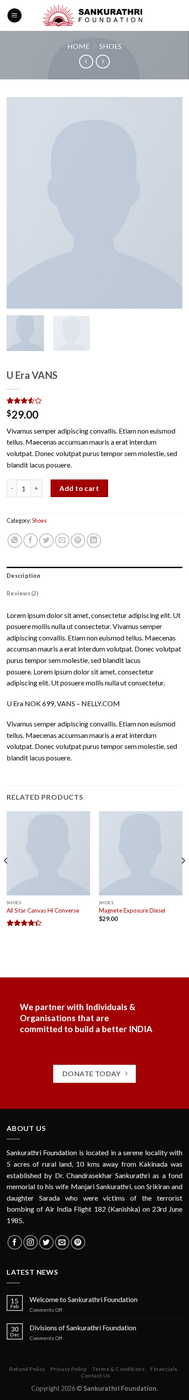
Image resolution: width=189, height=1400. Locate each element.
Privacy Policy (69, 1369)
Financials (164, 1369)
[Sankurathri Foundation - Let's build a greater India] (95, 15)
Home (78, 46)
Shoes (110, 46)
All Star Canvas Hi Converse (43, 910)
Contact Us (95, 1375)
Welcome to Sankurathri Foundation (83, 1299)
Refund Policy (27, 1369)
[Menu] (14, 15)
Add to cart (79, 488)
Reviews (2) (22, 593)
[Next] (168, 203)
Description (23, 575)
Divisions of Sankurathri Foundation (82, 1327)
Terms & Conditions (118, 1369)
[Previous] (21, 203)
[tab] (94, 575)
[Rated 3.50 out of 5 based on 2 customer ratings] (94, 400)
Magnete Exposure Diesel (132, 910)
